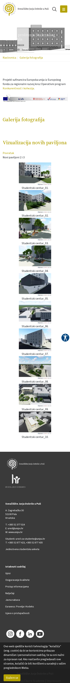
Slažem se (12, 678)
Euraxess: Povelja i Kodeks (19, 606)
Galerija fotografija (31, 58)
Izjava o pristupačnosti (17, 613)
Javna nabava (12, 600)
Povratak (8, 153)
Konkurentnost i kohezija (18, 88)
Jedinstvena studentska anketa (22, 549)
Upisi (8, 573)
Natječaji (9, 593)
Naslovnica (9, 58)
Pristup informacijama (17, 586)
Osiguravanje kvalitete (17, 580)
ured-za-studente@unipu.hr (30, 539)
